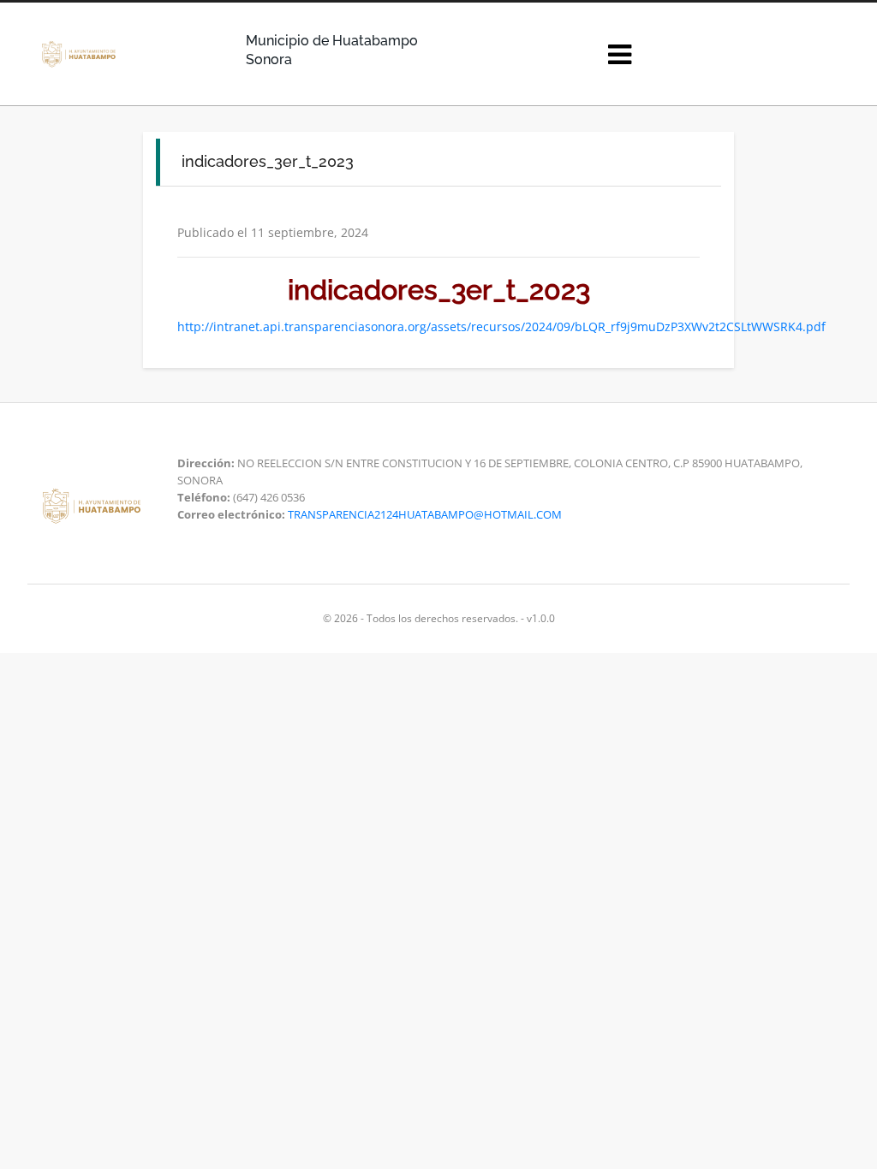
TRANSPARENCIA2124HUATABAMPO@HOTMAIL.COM (425, 514)
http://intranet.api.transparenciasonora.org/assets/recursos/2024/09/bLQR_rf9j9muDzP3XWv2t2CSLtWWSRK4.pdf (501, 326)
